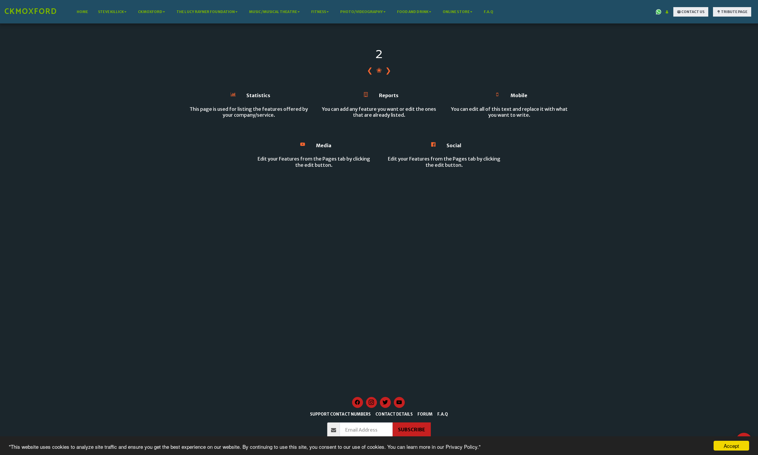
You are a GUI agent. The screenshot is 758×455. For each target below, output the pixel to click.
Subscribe (411, 430)
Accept (731, 445)
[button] (113, 11)
